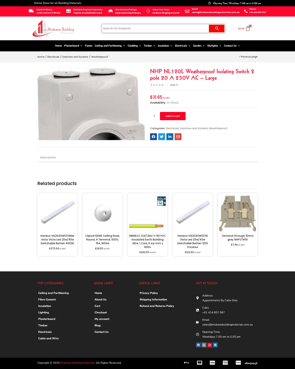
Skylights (212, 45)
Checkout (101, 312)
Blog (98, 325)
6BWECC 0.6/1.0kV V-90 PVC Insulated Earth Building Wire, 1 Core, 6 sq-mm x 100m (147, 241)
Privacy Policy (149, 293)
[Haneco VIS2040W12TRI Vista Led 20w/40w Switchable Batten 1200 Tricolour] (192, 213)
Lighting (43, 312)
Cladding (133, 45)
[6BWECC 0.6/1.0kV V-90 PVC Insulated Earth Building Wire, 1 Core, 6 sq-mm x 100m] (147, 213)
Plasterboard (71, 45)
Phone (252, 9)
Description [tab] (48, 157)
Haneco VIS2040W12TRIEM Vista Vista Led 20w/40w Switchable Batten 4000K (57, 239)
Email (195, 9)
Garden (197, 45)
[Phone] (246, 11)
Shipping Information (153, 299)
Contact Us (230, 45)
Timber (148, 45)
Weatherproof (99, 57)
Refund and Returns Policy (157, 306)
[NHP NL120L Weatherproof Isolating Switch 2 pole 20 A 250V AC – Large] (153, 136)
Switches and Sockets (75, 57)
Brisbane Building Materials (77, 363)
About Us (101, 299)
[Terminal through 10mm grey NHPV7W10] (237, 213)
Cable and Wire (48, 338)
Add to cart (173, 116)
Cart (97, 306)
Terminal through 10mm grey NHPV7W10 (238, 237)
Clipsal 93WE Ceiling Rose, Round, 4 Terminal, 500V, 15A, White (102, 239)
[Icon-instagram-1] (209, 345)
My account (102, 319)
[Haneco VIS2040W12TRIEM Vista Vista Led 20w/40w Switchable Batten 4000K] (57, 213)
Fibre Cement (47, 299)
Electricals (181, 45)
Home (58, 45)
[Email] (187, 11)
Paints (88, 45)
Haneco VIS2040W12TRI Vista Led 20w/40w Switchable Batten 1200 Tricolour (192, 241)
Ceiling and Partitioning (108, 45)
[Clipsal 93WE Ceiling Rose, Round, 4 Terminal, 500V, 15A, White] (102, 213)
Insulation (163, 45)
